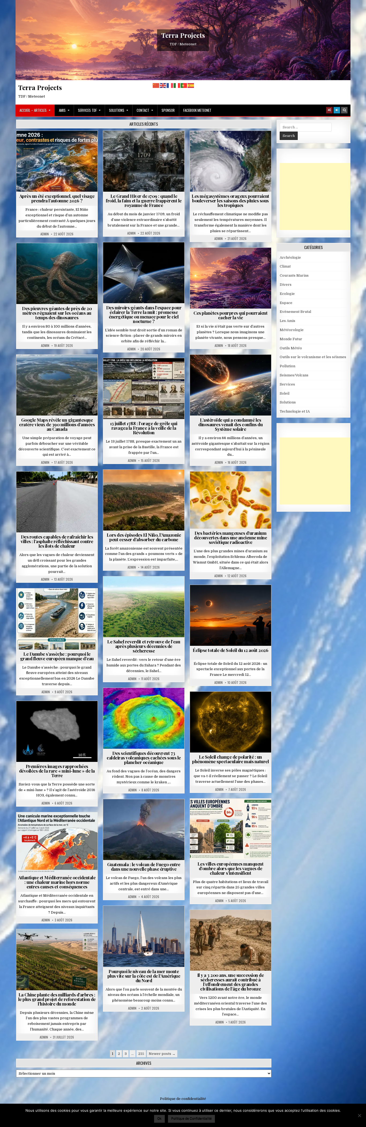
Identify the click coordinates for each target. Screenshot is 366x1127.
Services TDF (87, 110)
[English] (163, 85)
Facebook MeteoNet (197, 110)
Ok (159, 1118)
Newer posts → (162, 1054)
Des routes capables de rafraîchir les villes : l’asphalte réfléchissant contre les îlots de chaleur (57, 541)
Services (287, 384)
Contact (143, 110)
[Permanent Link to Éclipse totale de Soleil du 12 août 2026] (230, 615)
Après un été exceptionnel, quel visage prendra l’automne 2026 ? (57, 198)
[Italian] (177, 85)
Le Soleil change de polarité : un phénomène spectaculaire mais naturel (230, 759)
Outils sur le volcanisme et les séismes (313, 357)
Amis (62, 110)
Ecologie (155, 589)
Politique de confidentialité (183, 1099)
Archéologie (49, 256)
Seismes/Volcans (146, 701)
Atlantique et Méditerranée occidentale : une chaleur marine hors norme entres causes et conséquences (56, 881)
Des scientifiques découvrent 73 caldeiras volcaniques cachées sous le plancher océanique (144, 757)
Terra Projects (183, 35)
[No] (359, 1115)
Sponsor (168, 110)
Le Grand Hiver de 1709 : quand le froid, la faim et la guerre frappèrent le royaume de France (144, 200)
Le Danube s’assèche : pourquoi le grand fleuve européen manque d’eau (57, 656)
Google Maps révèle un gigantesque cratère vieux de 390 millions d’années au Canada (57, 424)
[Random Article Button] (329, 110)
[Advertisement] (320, 196)
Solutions (116, 110)
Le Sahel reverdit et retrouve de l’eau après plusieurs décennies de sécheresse (143, 646)
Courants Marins (146, 919)
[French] (170, 85)
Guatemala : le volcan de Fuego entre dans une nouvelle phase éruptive (143, 866)
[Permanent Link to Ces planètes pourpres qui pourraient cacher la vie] (230, 278)
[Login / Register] (337, 110)
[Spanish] (191, 85)
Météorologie (59, 144)
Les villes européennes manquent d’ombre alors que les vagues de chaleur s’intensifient (230, 868)
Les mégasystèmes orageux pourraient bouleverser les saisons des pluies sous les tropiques (230, 200)
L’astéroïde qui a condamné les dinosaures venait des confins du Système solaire (230, 424)
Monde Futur (59, 942)
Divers (73, 256)
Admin (44, 234)
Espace (120, 255)
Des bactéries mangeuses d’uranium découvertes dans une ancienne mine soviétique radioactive (230, 537)
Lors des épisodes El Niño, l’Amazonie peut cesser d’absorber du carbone (144, 537)
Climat (133, 482)
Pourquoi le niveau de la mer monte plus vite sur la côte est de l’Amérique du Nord (143, 975)
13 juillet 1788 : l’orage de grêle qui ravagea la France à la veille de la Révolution (143, 427)
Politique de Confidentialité (191, 1118)
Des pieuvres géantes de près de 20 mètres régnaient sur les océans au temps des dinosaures (57, 312)
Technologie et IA (146, 261)
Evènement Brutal (131, 144)
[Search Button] (344, 110)
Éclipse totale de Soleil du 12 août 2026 (230, 650)
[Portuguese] (184, 85)
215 (141, 1054)
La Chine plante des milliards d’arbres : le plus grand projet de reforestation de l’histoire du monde (57, 999)
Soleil (232, 704)
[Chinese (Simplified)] (156, 85)
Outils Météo (291, 348)
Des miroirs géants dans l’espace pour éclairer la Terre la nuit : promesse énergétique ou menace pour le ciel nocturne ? (144, 314)
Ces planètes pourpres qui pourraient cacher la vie (230, 315)
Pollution (142, 255)
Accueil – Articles (33, 110)
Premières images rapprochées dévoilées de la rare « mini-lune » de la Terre (57, 770)
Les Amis (287, 321)
